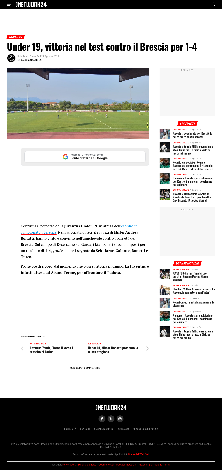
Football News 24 (126, 464)
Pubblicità (70, 428)
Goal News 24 (106, 464)
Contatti (85, 428)
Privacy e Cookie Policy (145, 428)
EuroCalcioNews (87, 464)
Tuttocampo (145, 464)
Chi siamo (123, 428)
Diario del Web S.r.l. (139, 454)
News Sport (69, 464)
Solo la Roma (162, 464)
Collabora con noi (104, 428)
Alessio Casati (29, 60)
